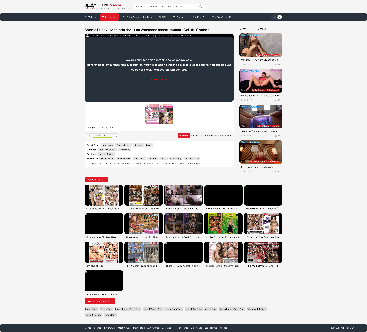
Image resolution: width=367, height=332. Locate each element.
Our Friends (196, 327)
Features (181, 17)
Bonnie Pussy (124, 145)
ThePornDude (200, 17)
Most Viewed (124, 327)
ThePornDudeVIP (221, 17)
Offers (165, 17)
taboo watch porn (256, 309)
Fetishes (109, 17)
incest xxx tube (193, 309)
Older (163, 158)
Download (183, 135)
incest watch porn (152, 309)
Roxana (138, 145)
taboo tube (106, 309)
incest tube (91, 309)
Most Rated (139, 327)
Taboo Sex (139, 158)
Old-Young (175, 158)
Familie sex (124, 158)
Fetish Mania (349, 327)
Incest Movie (107, 158)
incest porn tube (173, 309)
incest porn (210, 309)
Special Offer (211, 327)
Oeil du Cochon (107, 149)
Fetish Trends (181, 327)
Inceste (153, 158)
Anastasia (107, 145)
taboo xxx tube (93, 314)
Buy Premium (159, 79)
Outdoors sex (192, 158)
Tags (225, 327)
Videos (92, 17)
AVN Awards (153, 327)
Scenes (97, 327)
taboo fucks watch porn (231, 309)
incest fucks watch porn (127, 309)
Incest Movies (106, 154)
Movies (88, 327)
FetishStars (132, 17)
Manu (149, 145)
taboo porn (110, 314)
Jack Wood (124, 149)
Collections (167, 327)
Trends (150, 17)
